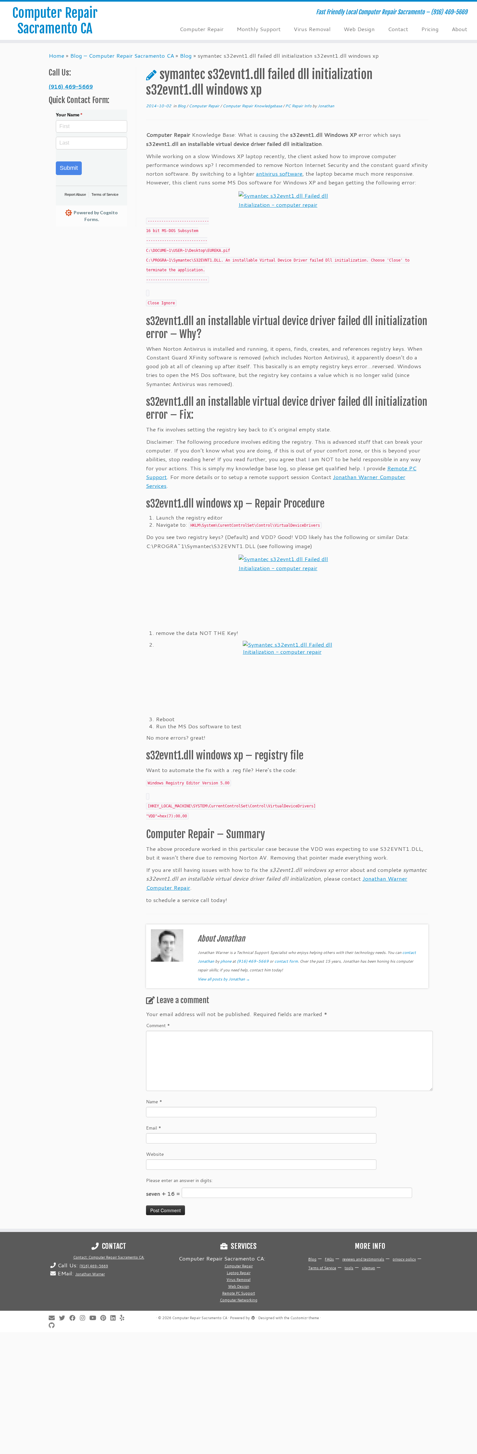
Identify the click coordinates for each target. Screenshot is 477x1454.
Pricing (430, 29)
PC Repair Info (298, 106)
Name (154, 1101)
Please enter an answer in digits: (179, 1180)
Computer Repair (201, 29)
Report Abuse (75, 194)
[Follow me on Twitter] (64, 1318)
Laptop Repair (239, 1272)
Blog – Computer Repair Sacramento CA (122, 55)
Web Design (359, 29)
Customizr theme (304, 1317)
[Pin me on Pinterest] (105, 1318)
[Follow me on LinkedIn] (115, 1318)
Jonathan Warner (90, 1274)
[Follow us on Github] (54, 1325)
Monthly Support (259, 29)
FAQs (329, 1259)
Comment (158, 1025)
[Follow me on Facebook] (74, 1318)
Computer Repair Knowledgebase (253, 106)
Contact (398, 29)
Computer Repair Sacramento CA (55, 20)
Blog (186, 55)
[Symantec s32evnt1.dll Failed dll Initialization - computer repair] (287, 201)
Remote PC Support (238, 1293)
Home (56, 55)
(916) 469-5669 (71, 86)
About (459, 29)
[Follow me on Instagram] (84, 1318)
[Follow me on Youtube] (94, 1318)
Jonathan (326, 106)
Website (155, 1154)
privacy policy (404, 1259)
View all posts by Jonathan (224, 979)
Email (153, 1128)
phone (225, 961)
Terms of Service (105, 194)
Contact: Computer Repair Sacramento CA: (108, 1257)
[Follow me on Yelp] (124, 1318)
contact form (286, 961)
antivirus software (279, 173)
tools (349, 1268)
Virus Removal (312, 29)
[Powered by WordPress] (253, 1316)
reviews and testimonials (363, 1259)
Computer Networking (238, 1300)
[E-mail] (54, 1318)
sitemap (368, 1268)
